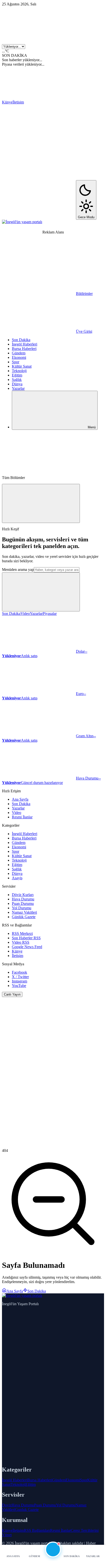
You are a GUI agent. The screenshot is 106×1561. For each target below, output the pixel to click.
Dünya (17, 384)
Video (25, 613)
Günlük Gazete (23, 917)
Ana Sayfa (20, 799)
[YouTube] (39, 217)
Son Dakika (21, 340)
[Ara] (39, 469)
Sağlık (17, 379)
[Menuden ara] (41, 591)
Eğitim (17, 375)
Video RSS (20, 942)
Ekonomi (19, 357)
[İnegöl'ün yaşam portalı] (22, 222)
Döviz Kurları (23, 895)
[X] (39, 140)
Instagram (19, 981)
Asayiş (17, 878)
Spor (15, 362)
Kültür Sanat (22, 366)
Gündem (18, 353)
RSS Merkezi (22, 933)
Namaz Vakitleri (24, 912)
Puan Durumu (23, 903)
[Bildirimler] (53, 1549)
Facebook (19, 972)
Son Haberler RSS (26, 938)
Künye (7, 102)
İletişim (18, 102)
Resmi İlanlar (22, 817)
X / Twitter (20, 977)
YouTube (19, 985)
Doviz (7, 1505)
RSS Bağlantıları (37, 1530)
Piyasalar (50, 613)
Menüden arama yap (18, 569)
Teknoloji (19, 371)
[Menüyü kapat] (41, 503)
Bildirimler (84, 293)
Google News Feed (27, 947)
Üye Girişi (84, 331)
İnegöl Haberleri (24, 344)
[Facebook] (61, 102)
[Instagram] (39, 178)
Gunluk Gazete (27, 1509)
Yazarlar (18, 388)
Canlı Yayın (12, 994)
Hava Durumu (23, 899)
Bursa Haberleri (24, 349)
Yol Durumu (21, 908)
